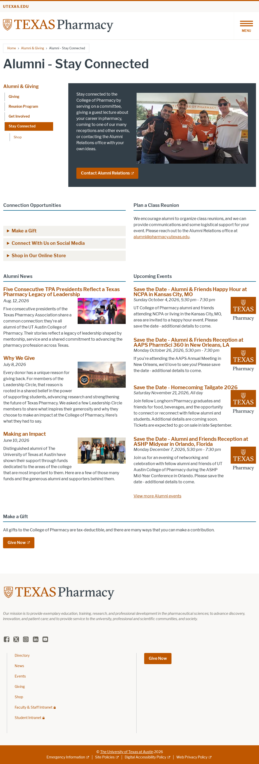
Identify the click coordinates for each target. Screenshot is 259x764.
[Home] (58, 25)
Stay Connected (22, 126)
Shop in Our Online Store (39, 255)
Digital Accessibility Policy (145, 757)
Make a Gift (24, 231)
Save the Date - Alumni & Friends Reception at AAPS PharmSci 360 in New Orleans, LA (188, 342)
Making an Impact (24, 434)
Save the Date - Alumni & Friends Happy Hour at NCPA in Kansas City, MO (190, 291)
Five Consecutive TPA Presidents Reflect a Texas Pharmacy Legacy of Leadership (61, 291)
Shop (18, 137)
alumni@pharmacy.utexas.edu (161, 236)
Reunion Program (23, 106)
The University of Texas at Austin (126, 752)
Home (11, 48)
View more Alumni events (157, 496)
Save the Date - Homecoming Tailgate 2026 (186, 387)
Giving (14, 97)
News (19, 666)
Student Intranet (28, 718)
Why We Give (19, 358)
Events (20, 676)
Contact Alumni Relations (105, 173)
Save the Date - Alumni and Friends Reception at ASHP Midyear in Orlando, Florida (191, 441)
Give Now (17, 542)
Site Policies (105, 757)
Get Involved (19, 116)
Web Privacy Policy (191, 757)
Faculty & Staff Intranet (33, 707)
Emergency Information (66, 757)
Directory (22, 655)
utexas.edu (16, 7)
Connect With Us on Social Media (48, 243)
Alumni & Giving (32, 48)
